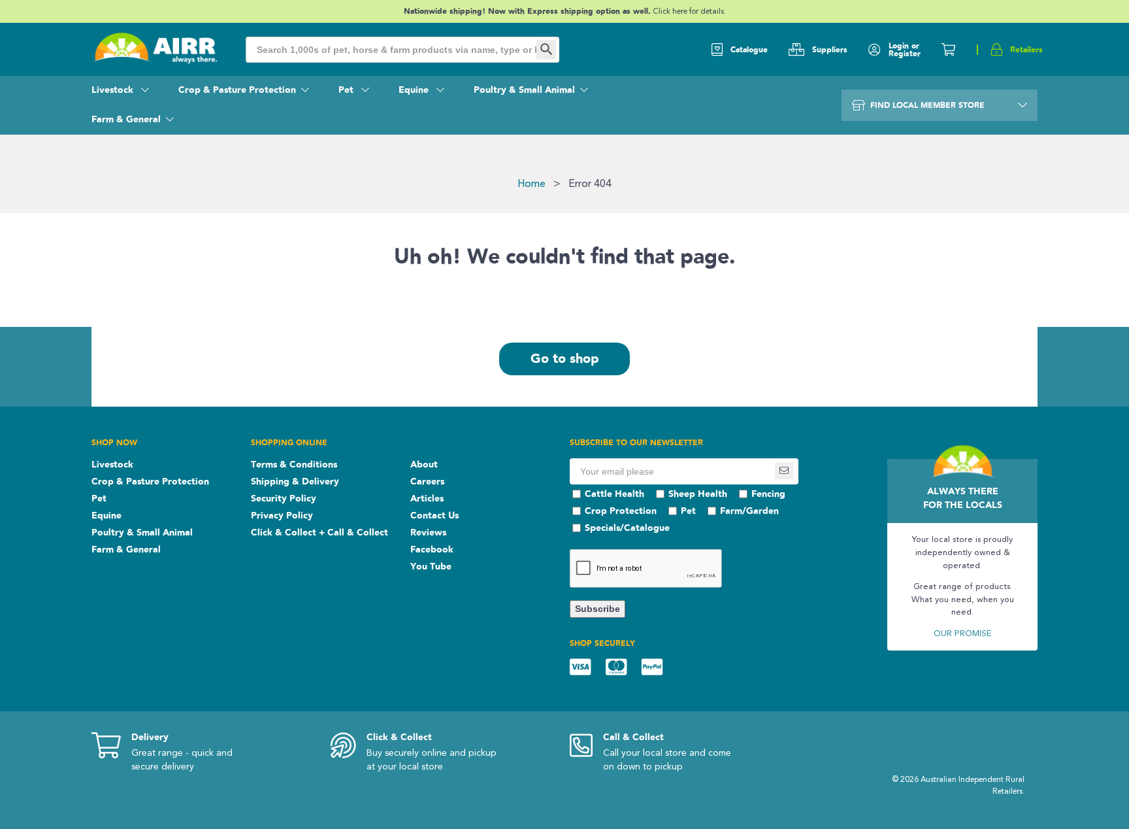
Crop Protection (621, 511)
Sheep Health (697, 494)
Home (531, 184)
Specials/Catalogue (627, 528)
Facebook (431, 549)
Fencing (768, 494)
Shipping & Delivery (295, 481)
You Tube (430, 566)
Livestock (113, 90)
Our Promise (962, 634)
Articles (427, 498)
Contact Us (434, 515)
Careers (427, 481)
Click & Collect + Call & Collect (319, 532)
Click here (671, 12)
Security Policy (283, 498)
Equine (415, 90)
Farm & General (126, 119)
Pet (347, 90)
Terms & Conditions (294, 464)
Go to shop (565, 358)
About (424, 464)
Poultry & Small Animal (524, 90)
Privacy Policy (282, 515)
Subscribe (597, 608)
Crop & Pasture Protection (237, 90)
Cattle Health (614, 494)
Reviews (428, 532)
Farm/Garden (749, 511)
